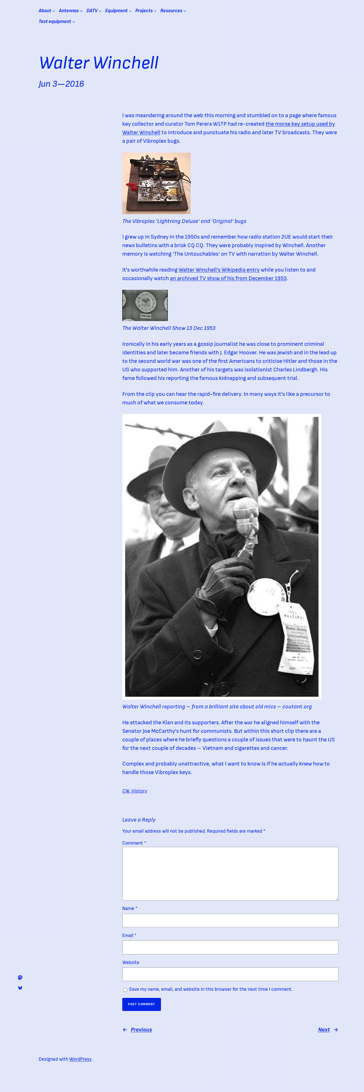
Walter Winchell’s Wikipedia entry (219, 269)
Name (129, 908)
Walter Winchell (99, 63)
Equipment (116, 11)
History (139, 791)
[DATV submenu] (100, 10)
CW (125, 791)
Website (130, 962)
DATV (92, 11)
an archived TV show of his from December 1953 (228, 278)
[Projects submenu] (155, 10)
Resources (171, 11)
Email (129, 935)
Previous (141, 1029)
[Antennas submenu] (81, 10)
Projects (144, 11)
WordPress (80, 1059)
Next (324, 1029)
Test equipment (55, 21)
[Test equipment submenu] (73, 21)
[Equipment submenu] (130, 10)
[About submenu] (53, 10)
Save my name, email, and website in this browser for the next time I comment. (211, 989)
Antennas (69, 11)
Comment (134, 843)
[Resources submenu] (184, 10)
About (45, 11)
